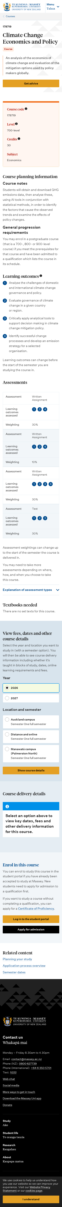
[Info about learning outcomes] (41, 275)
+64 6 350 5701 (41, 1068)
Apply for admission (31, 929)
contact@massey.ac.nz (26, 1059)
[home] (22, 7)
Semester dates (14, 972)
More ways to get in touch (19, 1092)
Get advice (31, 83)
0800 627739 (28, 1063)
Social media (11, 1085)
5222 (13, 1072)
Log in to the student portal (31, 919)
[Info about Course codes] (26, 109)
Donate (7, 1105)
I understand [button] (31, 1199)
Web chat (9, 1079)
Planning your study (17, 959)
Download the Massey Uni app (22, 1098)
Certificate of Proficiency (36, 908)
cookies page (33, 1190)
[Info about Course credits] (19, 139)
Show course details (31, 770)
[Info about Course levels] (16, 124)
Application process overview (24, 965)
